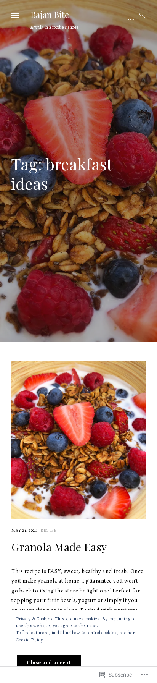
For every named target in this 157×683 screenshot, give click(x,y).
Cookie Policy (29, 640)
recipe (48, 530)
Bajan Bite (49, 14)
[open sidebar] (131, 19)
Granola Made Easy (59, 547)
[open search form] (140, 15)
